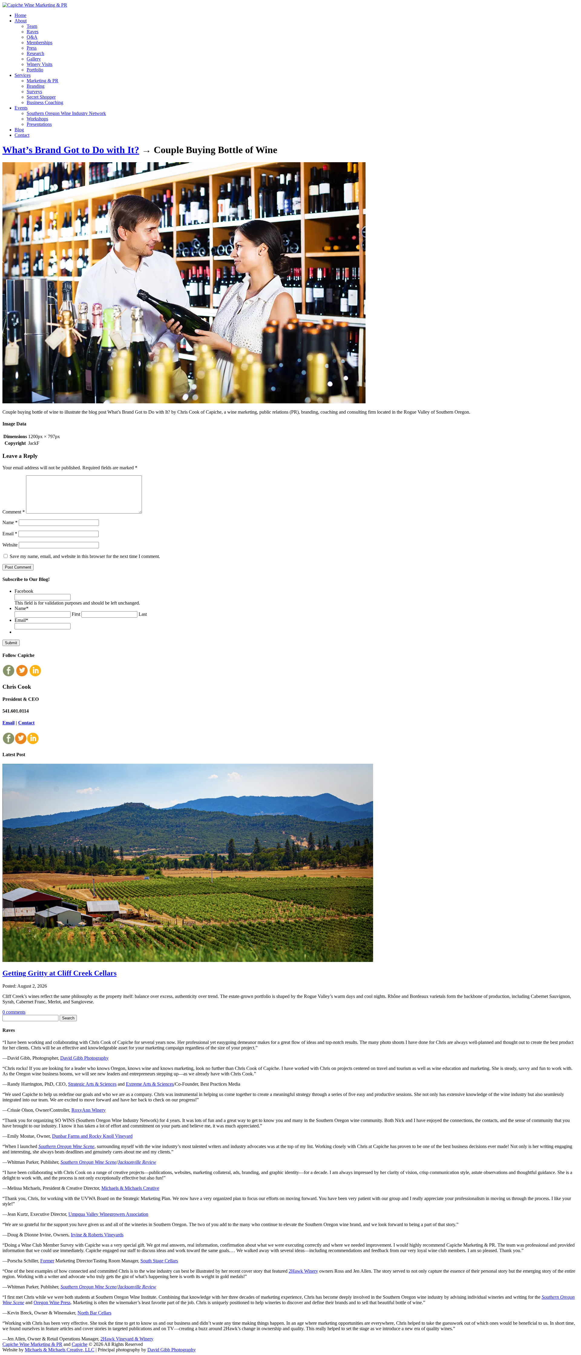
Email (9, 533)
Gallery (34, 58)
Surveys (34, 91)
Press (32, 48)
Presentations (39, 124)
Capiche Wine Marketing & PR (32, 1344)
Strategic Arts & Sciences (92, 1084)
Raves (32, 31)
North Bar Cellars (94, 1312)
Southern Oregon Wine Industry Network (66, 113)
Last (143, 614)
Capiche (79, 1344)
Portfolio (35, 69)
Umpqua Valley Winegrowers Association (108, 1214)
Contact (22, 135)
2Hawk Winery (303, 1271)
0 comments (13, 1012)
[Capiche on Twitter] (22, 675)
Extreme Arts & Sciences (150, 1084)
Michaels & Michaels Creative (130, 1188)
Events (21, 107)
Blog (19, 129)
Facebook (24, 591)
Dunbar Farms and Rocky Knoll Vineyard (92, 1136)
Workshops (37, 118)
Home (20, 15)
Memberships (39, 42)
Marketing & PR (42, 80)
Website (10, 544)
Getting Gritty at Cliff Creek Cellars (59, 973)
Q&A (32, 37)
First (76, 614)
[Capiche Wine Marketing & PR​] (34, 5)
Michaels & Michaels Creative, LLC (59, 1349)
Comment (13, 511)
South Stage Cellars (159, 1260)
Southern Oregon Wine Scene (66, 1146)
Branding (35, 86)
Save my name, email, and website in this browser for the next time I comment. (85, 556)
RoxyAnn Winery (88, 1110)
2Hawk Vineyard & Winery (126, 1338)
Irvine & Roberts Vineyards (97, 1234)
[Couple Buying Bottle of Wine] (184, 401)
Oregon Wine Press (52, 1302)
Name (10, 522)
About (21, 20)
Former (47, 1260)
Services (23, 75)
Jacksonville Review (137, 1162)
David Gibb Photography (84, 1058)
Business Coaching (45, 102)
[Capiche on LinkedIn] (35, 675)
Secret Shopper (41, 97)
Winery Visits (39, 64)
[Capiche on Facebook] (8, 675)
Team (32, 26)
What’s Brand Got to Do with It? (70, 149)
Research (35, 53)
